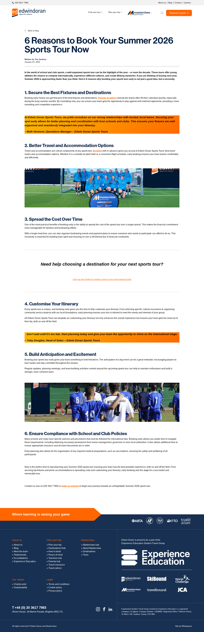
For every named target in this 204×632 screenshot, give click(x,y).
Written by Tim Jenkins (35, 59)
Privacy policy (55, 591)
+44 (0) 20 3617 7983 (30, 607)
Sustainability (20, 587)
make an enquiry (70, 486)
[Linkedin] (110, 609)
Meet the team (21, 551)
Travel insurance (56, 565)
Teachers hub (55, 558)
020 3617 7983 (21, 3)
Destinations (89, 551)
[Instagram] (98, 609)
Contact (178, 3)
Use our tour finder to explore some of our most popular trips (102, 279)
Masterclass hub (91, 545)
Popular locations (107, 98)
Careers (187, 3)
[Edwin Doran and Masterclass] (28, 13)
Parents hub (54, 561)
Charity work (20, 584)
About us (162, 3)
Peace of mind (55, 555)
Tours (85, 555)
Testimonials (20, 555)
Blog (170, 3)
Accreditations (21, 558)
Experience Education (25, 561)
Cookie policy (55, 587)
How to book (54, 551)
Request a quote (178, 13)
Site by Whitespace (183, 626)
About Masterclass (92, 548)
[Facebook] (104, 609)
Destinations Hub (57, 548)
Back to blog (33, 31)
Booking (97, 151)
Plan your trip (114, 12)
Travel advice (55, 568)
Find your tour (94, 12)
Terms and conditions (58, 584)
